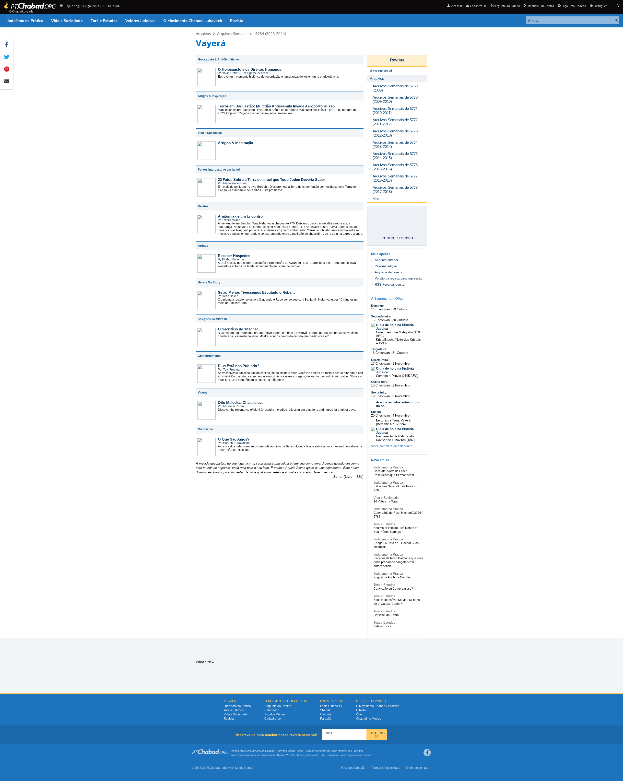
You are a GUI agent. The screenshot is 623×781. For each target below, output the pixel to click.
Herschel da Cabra (386, 615)
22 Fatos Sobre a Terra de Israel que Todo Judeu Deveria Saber (271, 179)
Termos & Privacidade (385, 767)
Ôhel (359, 714)
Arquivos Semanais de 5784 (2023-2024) (251, 33)
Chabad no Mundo (368, 718)
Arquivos (203, 33)
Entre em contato (417, 767)
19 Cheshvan (380, 396)
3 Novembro (401, 396)
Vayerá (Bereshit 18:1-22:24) (393, 422)
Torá (322, 755)
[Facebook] (427, 752)
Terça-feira (378, 349)
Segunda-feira (381, 316)
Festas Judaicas (331, 706)
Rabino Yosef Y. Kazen (290, 755)
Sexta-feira (379, 392)
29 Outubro (400, 309)
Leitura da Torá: (388, 420)
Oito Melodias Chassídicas (240, 402)
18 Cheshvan (380, 385)
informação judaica (352, 755)
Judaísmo (332, 755)
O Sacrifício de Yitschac (238, 329)
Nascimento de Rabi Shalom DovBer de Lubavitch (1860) (396, 438)
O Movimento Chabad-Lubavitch (192, 20)
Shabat (376, 412)
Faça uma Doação (574, 6)
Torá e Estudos (104, 20)
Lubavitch (281, 750)
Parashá (325, 718)
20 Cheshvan (380, 415)
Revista (236, 20)
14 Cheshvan (380, 309)
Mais (376, 199)
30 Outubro (400, 320)
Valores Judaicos (140, 20)
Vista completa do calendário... (393, 446)
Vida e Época (382, 626)
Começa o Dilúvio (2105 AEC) (397, 376)
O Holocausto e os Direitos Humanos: (250, 69)
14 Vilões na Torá (385, 501)
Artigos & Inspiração (235, 143)
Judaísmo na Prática (25, 20)
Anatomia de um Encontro (240, 216)
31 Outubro (400, 353)
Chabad (269, 750)
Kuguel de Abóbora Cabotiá (392, 577)
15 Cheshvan (380, 320)
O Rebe (361, 710)
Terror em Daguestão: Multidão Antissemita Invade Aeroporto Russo (276, 106)
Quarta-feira (379, 360)
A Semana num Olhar (387, 298)
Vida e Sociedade (67, 20)
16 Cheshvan (380, 353)
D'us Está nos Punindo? (238, 366)
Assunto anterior (386, 260)
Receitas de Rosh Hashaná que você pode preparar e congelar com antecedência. (398, 562)
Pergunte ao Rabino (506, 6)
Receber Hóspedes (234, 256)
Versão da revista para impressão (398, 278)
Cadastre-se (272, 718)
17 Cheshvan (380, 363)
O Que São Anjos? (233, 439)
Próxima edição (386, 266)
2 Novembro (401, 385)
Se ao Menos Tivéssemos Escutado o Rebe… (256, 292)
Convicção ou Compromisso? (393, 588)
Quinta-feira (379, 382)
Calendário (271, 710)
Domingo (377, 305)
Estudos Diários (274, 714)
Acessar (456, 6)
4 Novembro (401, 415)
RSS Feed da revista (389, 284)
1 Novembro (401, 363)
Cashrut (325, 714)
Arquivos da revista (388, 272)
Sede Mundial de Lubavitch (347, 750)
